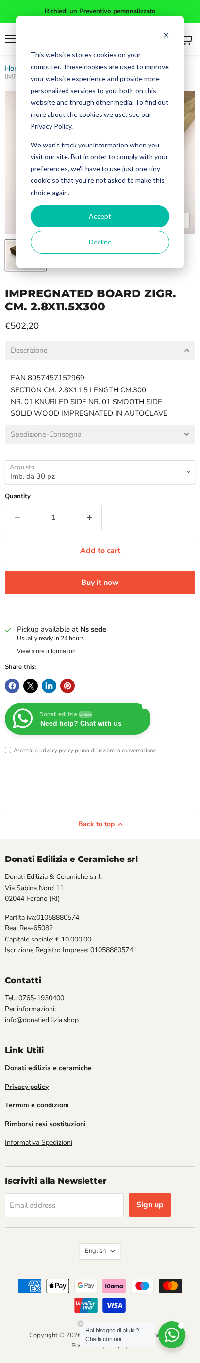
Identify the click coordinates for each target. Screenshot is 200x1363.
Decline (100, 242)
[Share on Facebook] (12, 686)
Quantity (18, 496)
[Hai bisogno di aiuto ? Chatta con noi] (171, 1334)
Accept (100, 216)
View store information (46, 651)
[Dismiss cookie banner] (166, 37)
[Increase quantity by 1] (89, 517)
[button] (100, 350)
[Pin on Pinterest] (67, 686)
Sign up (150, 1205)
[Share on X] (30, 686)
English (95, 1251)
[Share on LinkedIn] (49, 686)
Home (14, 69)
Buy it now (100, 582)
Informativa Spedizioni (38, 1142)
